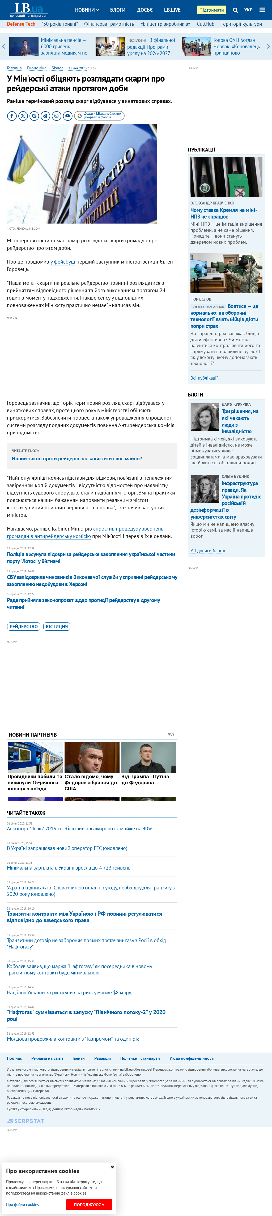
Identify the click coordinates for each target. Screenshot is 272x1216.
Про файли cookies (22, 1204)
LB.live (172, 10)
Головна (14, 67)
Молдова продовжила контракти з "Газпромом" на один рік (73, 1038)
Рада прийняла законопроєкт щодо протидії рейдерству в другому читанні (83, 603)
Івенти (79, 1058)
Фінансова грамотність (109, 24)
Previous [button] (3, 46)
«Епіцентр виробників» (165, 24)
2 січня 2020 (77, 68)
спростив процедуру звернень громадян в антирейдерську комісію (85, 532)
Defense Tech (21, 24)
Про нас (14, 1058)
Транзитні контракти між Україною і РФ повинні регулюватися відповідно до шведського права (84, 917)
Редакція (102, 1058)
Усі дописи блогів (207, 551)
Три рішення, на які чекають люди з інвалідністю (240, 421)
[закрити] (112, 1167)
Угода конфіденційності (191, 1058)
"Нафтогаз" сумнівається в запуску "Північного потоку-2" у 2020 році (86, 1015)
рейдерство (24, 626)
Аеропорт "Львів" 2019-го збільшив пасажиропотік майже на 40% (79, 828)
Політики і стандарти (140, 1058)
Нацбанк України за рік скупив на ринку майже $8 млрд (69, 992)
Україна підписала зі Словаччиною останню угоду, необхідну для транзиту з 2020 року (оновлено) (91, 890)
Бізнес (57, 67)
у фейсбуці (62, 261)
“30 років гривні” (60, 24)
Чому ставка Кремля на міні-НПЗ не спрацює (223, 213)
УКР (248, 10)
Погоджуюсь (89, 1204)
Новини (85, 10)
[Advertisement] (92, 358)
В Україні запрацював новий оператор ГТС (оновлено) (67, 848)
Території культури (241, 24)
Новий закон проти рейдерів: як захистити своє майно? (77, 458)
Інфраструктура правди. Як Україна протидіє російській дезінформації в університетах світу (225, 500)
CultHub (205, 24)
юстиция (57, 626)
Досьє (145, 10)
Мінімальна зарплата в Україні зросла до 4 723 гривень (68, 867)
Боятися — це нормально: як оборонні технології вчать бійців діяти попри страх (224, 316)
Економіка (36, 67)
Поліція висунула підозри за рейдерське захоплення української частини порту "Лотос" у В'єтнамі (91, 558)
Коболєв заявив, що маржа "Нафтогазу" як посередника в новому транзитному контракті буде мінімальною (79, 969)
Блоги (118, 10)
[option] (50, 46)
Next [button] (268, 46)
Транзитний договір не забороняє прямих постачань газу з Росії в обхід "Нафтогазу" (86, 943)
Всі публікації (204, 378)
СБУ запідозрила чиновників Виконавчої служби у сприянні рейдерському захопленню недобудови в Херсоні (92, 580)
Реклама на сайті (47, 1058)
